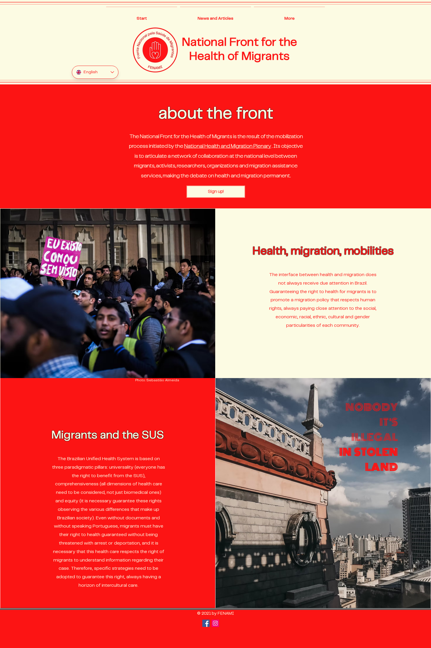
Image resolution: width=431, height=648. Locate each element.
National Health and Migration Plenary (227, 146)
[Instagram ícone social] (215, 623)
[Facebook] (206, 623)
